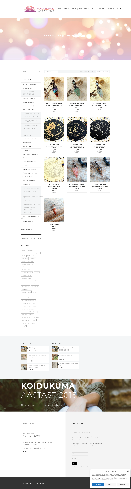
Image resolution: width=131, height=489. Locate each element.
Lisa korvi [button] (52, 112)
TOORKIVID (27, 132)
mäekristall (35, 286)
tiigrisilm (24, 314)
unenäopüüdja (26, 320)
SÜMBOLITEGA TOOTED (29, 169)
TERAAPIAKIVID (28, 128)
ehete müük (30, 255)
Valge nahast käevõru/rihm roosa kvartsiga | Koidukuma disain (37, 357)
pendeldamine (26, 295)
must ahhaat (25, 286)
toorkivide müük (27, 317)
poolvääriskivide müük (28, 303)
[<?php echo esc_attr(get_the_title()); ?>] (54, 112)
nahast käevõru (26, 292)
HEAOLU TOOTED (27, 102)
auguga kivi (36, 253)
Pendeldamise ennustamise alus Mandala (54, 186)
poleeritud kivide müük (29, 300)
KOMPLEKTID (26, 142)
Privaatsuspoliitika (40, 483)
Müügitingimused (27, 483)
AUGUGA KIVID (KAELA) (29, 84)
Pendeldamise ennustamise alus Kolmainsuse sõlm (77, 146)
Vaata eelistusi (123, 484)
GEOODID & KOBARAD (30, 113)
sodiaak (24, 312)
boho (23, 255)
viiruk (34, 320)
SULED (24, 165)
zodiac (33, 323)
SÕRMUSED (27, 213)
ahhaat (24, 250)
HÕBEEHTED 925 (29, 191)
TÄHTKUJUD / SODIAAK (29, 173)
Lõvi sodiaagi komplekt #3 (35, 348)
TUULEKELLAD (26, 176)
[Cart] (121, 9)
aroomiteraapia (26, 253)
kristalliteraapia (26, 278)
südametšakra (33, 312)
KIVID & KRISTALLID (28, 109)
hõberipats (25, 267)
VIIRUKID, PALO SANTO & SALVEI (31, 216)
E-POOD (74, 8)
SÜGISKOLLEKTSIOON (28, 161)
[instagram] (26, 451)
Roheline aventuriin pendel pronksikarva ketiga (77, 105)
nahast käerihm (26, 289)
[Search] (117, 9)
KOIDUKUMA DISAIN (28, 139)
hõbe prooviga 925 (27, 264)
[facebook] (23, 451)
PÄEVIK (94, 8)
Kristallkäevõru (26, 281)
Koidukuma (33, 267)
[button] (128, 471)
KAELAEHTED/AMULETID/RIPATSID (33, 196)
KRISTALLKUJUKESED (30, 117)
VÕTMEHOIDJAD (27, 221)
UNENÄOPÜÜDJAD (28, 180)
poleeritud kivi (26, 298)
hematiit (32, 258)
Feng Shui (25, 258)
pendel (35, 292)
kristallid (37, 272)
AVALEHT (58, 8)
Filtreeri (25, 238)
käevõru (35, 281)
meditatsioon (35, 284)
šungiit (24, 326)
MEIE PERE (101, 8)
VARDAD (26, 135)
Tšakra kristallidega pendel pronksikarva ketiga (54, 105)
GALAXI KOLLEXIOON (30, 188)
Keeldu (110, 484)
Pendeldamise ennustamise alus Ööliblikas (99, 146)
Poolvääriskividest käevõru (29, 306)
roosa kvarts (30, 309)
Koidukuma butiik (27, 270)
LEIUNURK (25, 150)
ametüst (30, 250)
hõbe (23, 261)
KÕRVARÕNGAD (29, 201)
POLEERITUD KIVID (29, 125)
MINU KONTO (110, 8)
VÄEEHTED (25, 184)
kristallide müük (26, 275)
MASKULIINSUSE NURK (30, 204)
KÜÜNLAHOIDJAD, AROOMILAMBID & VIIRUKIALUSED (29, 93)
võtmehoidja (25, 323)
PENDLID (25, 158)
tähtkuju (36, 317)
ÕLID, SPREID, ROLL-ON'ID (29, 154)
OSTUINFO (66, 8)
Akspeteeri (98, 484)
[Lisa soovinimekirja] (55, 112)
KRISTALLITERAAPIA (84, 8)
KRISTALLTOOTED (27, 146)
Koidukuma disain (27, 272)
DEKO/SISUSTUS (27, 88)
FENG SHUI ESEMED (28, 98)
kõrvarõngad (25, 284)
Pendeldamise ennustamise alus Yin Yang (54, 146)
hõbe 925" (30, 261)
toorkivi (31, 314)
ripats (23, 309)
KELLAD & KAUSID (27, 106)
